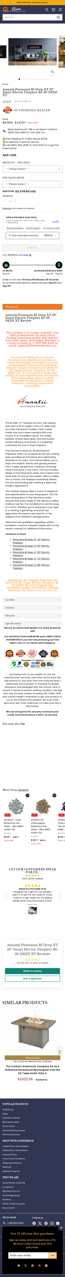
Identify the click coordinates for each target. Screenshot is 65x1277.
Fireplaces (8, 1109)
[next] (60, 1052)
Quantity (8, 195)
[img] (32, 875)
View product (32, 1057)
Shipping (7, 208)
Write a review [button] (32, 971)
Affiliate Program (11, 1171)
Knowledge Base (11, 1195)
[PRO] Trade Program (14, 1203)
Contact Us (8, 1187)
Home (6, 84)
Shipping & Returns (12, 1162)
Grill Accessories (11, 1134)
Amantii (7, 101)
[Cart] (53, 9)
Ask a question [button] (32, 978)
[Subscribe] (52, 1255)
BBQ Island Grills (11, 1122)
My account (9, 1207)
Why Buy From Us (11, 1191)
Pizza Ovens (9, 1126)
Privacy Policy (10, 1154)
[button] (32, 307)
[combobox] (32, 17)
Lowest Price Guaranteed (16, 1146)
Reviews (7, 1199)
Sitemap (7, 1167)
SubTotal (8, 191)
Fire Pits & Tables (11, 1117)
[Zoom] (52, 72)
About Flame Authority (14, 1182)
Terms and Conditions (14, 1158)
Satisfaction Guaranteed (15, 1150)
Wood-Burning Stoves (14, 1130)
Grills (5, 1113)
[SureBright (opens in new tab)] (55, 221)
